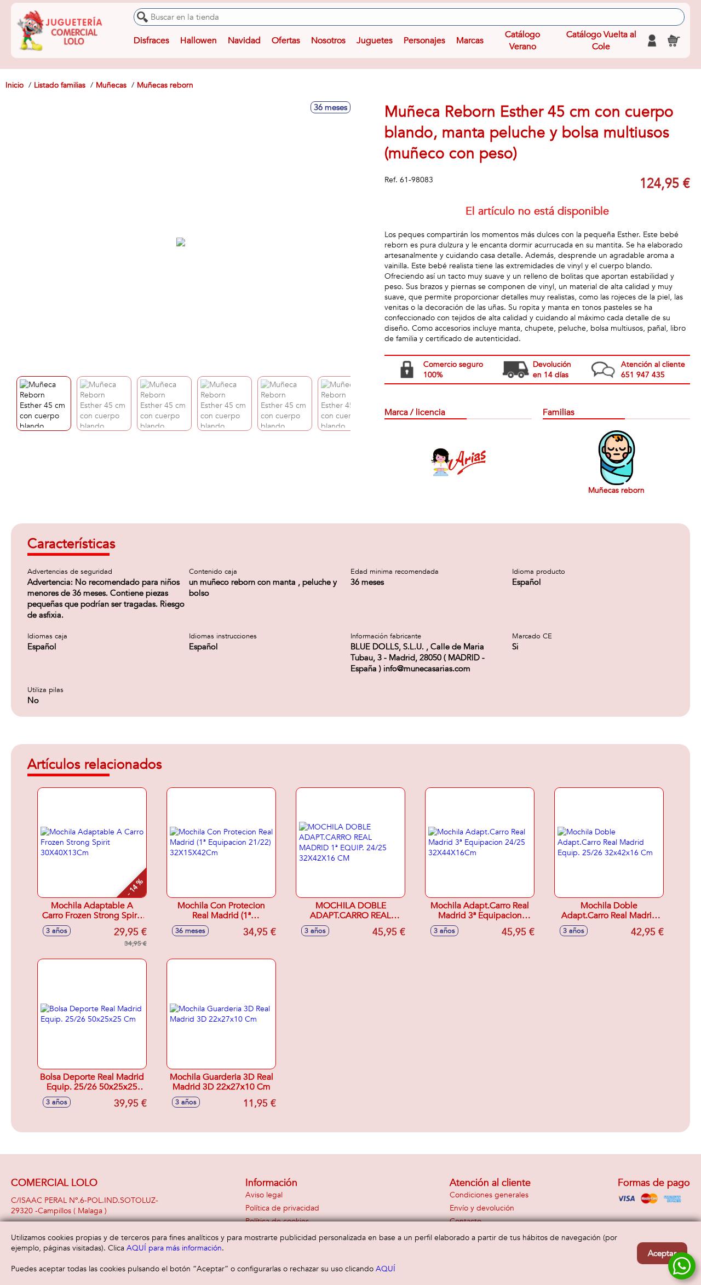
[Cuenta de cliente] (652, 40)
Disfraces (151, 40)
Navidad (244, 40)
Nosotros (328, 40)
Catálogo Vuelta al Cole (601, 40)
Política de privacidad (282, 1208)
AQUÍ (385, 1269)
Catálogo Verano (522, 40)
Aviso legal (264, 1195)
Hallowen (198, 40)
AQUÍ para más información (174, 1248)
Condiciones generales (489, 1195)
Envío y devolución (482, 1208)
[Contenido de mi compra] (674, 40)
